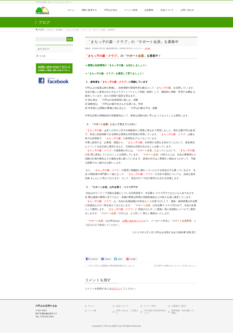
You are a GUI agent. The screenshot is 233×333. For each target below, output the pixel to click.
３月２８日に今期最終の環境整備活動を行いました (110, 266)
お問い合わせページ (133, 220)
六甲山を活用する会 (112, 326)
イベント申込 (150, 306)
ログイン (116, 288)
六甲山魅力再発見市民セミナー (155, 311)
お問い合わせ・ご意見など (127, 311)
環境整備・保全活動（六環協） (182, 311)
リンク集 (92, 310)
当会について (122, 306)
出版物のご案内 (178, 306)
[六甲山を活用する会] (42, 12)
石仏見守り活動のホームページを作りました (176, 266)
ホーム (91, 306)
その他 (147, 48)
